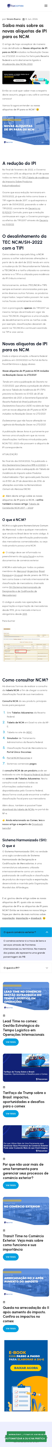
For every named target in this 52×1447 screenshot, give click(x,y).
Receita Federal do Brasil (37, 774)
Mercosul (21, 571)
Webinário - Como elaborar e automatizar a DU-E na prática (25, 1436)
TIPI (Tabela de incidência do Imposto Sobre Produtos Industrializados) (25, 181)
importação (22, 918)
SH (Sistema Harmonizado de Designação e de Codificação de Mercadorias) (21, 591)
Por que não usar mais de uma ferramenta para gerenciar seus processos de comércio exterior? (25, 1171)
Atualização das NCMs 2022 (17, 64)
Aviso (24, 364)
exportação (8, 918)
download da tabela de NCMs (18, 809)
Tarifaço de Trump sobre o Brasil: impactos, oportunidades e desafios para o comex (24, 1099)
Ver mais (11, 1042)
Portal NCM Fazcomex (18, 758)
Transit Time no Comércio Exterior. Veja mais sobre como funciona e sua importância (23, 1243)
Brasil (41, 571)
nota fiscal (28, 556)
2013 (24, 614)
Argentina (32, 571)
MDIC (29, 732)
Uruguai (18, 575)
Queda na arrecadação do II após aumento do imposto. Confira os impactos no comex (26, 1314)
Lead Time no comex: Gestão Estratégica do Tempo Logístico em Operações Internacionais (23, 1028)
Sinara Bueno (14, 19)
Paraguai (7, 575)
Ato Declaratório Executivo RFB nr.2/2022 (24, 465)
